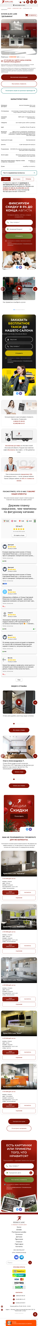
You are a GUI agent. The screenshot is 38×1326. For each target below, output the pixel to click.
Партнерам (19, 1244)
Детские (19, 1237)
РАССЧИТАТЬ (27, 892)
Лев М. (10, 590)
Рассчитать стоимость (19, 84)
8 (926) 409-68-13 (9, 190)
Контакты (19, 1246)
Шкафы (19, 1229)
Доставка (16, 179)
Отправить (19, 236)
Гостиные (19, 1234)
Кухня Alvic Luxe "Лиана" (12, 980)
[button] (15, 309)
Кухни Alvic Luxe (17, 8)
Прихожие (19, 1239)
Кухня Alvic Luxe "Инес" (12, 1033)
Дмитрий (11, 567)
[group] (19, 288)
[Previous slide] (2, 289)
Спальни (19, 1242)
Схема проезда (19, 1313)
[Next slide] (35, 289)
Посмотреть (19, 816)
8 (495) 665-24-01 (22, 188)
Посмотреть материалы (19, 1128)
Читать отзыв (19, 772)
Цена (6, 179)
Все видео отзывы (19, 730)
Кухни (9, 8)
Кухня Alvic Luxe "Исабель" (13, 1086)
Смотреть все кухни (19, 1121)
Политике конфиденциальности (15, 243)
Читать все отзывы (19, 785)
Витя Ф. (10, 658)
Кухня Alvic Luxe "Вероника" (14, 926)
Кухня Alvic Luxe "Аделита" (14, 873)
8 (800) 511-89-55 (9, 188)
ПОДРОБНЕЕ (19, 897)
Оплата (28, 179)
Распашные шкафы (19, 1232)
